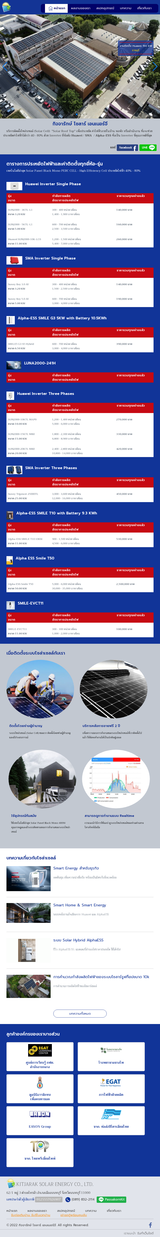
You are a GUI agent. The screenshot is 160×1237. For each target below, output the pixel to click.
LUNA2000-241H (40, 363)
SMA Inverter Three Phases (51, 468)
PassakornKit (115, 1199)
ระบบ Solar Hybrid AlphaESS (78, 940)
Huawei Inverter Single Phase (53, 184)
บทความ (125, 8)
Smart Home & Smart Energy (79, 905)
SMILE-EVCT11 (30, 603)
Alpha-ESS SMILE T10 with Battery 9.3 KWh (56, 513)
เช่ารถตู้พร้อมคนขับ (73, 1215)
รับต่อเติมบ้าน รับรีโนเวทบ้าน (30, 1215)
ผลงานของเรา (80, 8)
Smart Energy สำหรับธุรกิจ (76, 868)
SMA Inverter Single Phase (50, 258)
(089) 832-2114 (83, 1199)
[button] (73, 114)
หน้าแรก (59, 8)
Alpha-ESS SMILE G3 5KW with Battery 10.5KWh (62, 318)
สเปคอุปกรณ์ (105, 8)
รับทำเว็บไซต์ (145, 1233)
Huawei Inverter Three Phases (45, 394)
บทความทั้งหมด (80, 1013)
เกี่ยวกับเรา (144, 8)
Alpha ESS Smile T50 (35, 558)
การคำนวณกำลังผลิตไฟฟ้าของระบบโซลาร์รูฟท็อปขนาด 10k (101, 977)
